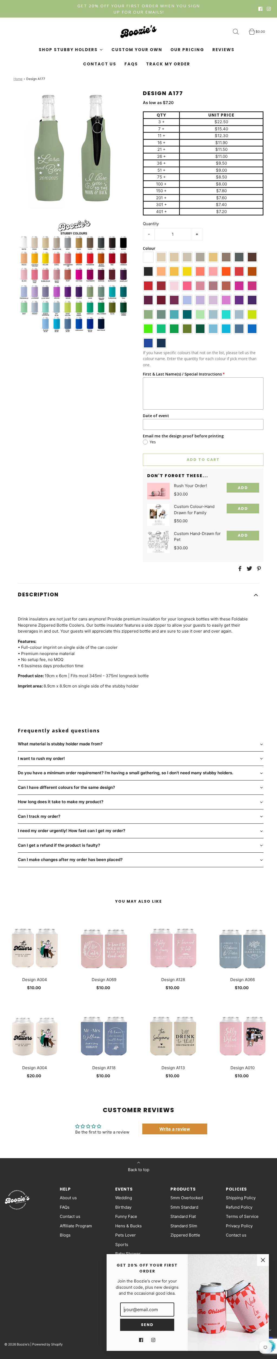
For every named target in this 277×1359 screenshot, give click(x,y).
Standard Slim (183, 1225)
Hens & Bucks (128, 1225)
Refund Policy (239, 1207)
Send (147, 1324)
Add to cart (203, 459)
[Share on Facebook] (239, 568)
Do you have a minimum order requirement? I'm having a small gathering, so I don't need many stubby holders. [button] (125, 772)
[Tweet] (249, 568)
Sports (121, 1244)
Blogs (65, 1235)
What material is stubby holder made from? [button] (60, 743)
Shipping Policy (241, 1197)
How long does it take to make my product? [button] (60, 801)
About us (68, 1197)
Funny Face (126, 1216)
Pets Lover (125, 1235)
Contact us (99, 64)
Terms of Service (242, 1216)
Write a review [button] (174, 1129)
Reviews (223, 49)
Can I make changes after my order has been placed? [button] (70, 859)
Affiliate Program (76, 1225)
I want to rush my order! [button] (41, 758)
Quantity (151, 223)
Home (18, 79)
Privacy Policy (239, 1225)
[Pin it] (258, 568)
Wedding (123, 1197)
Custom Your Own (136, 49)
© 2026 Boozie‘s (16, 1344)
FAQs (131, 64)
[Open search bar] (239, 32)
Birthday (123, 1207)
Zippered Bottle (185, 1235)
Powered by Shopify (47, 1344)
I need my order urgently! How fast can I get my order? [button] (71, 830)
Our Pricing (187, 49)
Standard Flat (183, 1216)
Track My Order (168, 64)
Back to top (138, 1169)
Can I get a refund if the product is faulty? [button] (59, 845)
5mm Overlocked (186, 1197)
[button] (138, 595)
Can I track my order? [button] (39, 816)
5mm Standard (184, 1207)
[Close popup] (263, 1260)
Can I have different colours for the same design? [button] (66, 787)
